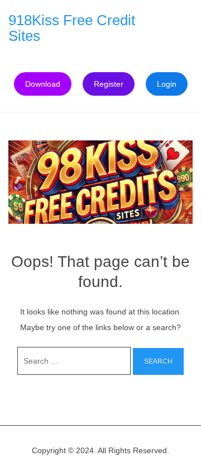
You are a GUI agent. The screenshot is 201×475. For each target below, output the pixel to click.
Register (108, 83)
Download (42, 83)
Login (166, 83)
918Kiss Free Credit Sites (71, 28)
